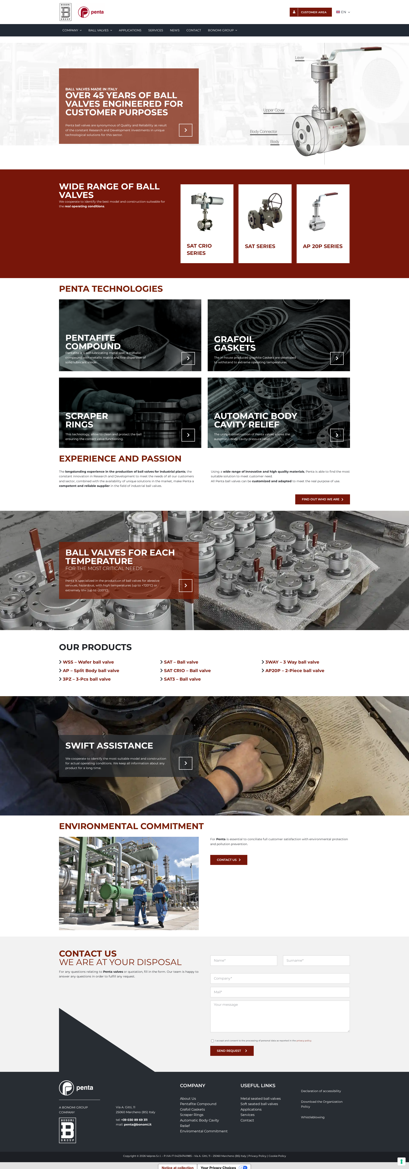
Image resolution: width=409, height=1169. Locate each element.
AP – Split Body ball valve (91, 670)
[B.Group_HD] (65, 4)
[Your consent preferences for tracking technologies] (401, 1161)
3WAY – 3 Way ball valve (292, 662)
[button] (183, 224)
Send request (229, 1051)
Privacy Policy (257, 1155)
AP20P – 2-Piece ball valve (294, 670)
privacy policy (304, 1040)
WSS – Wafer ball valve (88, 662)
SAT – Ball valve (181, 662)
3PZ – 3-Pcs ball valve (87, 679)
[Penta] (90, 5)
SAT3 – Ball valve (182, 679)
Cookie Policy (277, 1155)
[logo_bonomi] (67, 1119)
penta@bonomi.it (137, 1124)
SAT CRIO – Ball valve (187, 670)
